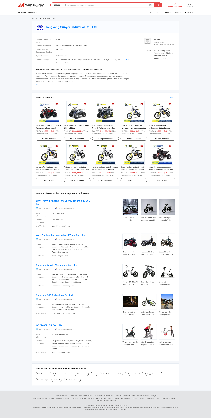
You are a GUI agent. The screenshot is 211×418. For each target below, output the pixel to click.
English (51, 398)
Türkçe (173, 398)
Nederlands (150, 398)
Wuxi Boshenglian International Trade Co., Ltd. (60, 235)
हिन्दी (158, 398)
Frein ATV (56, 380)
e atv (94, 374)
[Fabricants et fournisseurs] (31, 5)
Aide (167, 12)
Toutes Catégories (28, 12)
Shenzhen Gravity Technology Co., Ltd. (56, 265)
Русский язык (125, 398)
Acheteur (153, 12)
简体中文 (59, 398)
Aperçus (153, 396)
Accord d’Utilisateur (85, 396)
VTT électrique (81, 374)
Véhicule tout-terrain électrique (113, 374)
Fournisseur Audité (66, 208)
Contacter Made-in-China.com (125, 396)
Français (83, 398)
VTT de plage (42, 380)
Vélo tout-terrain (43, 374)
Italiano (116, 398)
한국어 (135, 398)
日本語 (75, 398)
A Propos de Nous (61, 396)
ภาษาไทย (165, 398)
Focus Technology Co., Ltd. (104, 405)
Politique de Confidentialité (103, 396)
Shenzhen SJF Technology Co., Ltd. (54, 295)
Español (91, 398)
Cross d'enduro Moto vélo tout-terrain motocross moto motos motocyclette (132, 169)
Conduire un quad (72, 380)
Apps (177, 12)
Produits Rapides (142, 396)
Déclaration (73, 396)
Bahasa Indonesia (110, 401)
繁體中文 (68, 398)
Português (107, 398)
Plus (127, 60)
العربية (142, 398)
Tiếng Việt (98, 401)
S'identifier (189, 6)
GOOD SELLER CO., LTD (49, 325)
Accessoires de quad (63, 374)
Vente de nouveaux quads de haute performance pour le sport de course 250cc (161, 169)
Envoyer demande (49, 139)
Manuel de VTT (136, 374)
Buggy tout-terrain (154, 374)
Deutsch (99, 398)
